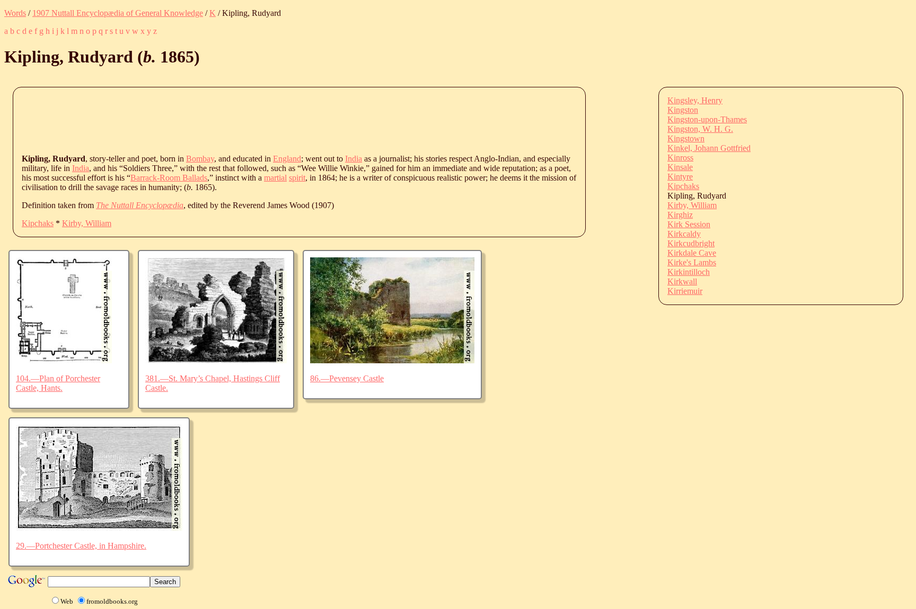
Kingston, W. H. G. (700, 128)
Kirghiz (680, 214)
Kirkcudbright (691, 243)
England (287, 158)
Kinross (680, 157)
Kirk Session (688, 224)
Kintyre (680, 176)
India (353, 158)
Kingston (682, 109)
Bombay (200, 158)
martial (275, 177)
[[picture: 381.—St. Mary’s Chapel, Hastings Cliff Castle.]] (216, 360)
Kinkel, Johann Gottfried (709, 148)
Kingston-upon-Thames (707, 119)
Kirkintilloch (688, 271)
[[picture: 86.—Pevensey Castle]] (392, 360)
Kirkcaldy (684, 233)
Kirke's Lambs (691, 262)
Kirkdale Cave (691, 252)
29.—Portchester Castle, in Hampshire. (81, 545)
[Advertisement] (215, 120)
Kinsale (680, 167)
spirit (297, 177)
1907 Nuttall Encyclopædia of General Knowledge (117, 12)
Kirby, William (86, 223)
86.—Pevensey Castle (347, 378)
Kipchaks (38, 223)
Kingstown (685, 138)
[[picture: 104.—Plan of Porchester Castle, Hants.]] (64, 360)
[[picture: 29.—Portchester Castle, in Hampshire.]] (99, 527)
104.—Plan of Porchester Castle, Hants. (58, 383)
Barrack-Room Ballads (168, 177)
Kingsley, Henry (695, 100)
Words (15, 12)
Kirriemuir (684, 290)
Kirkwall (682, 281)
